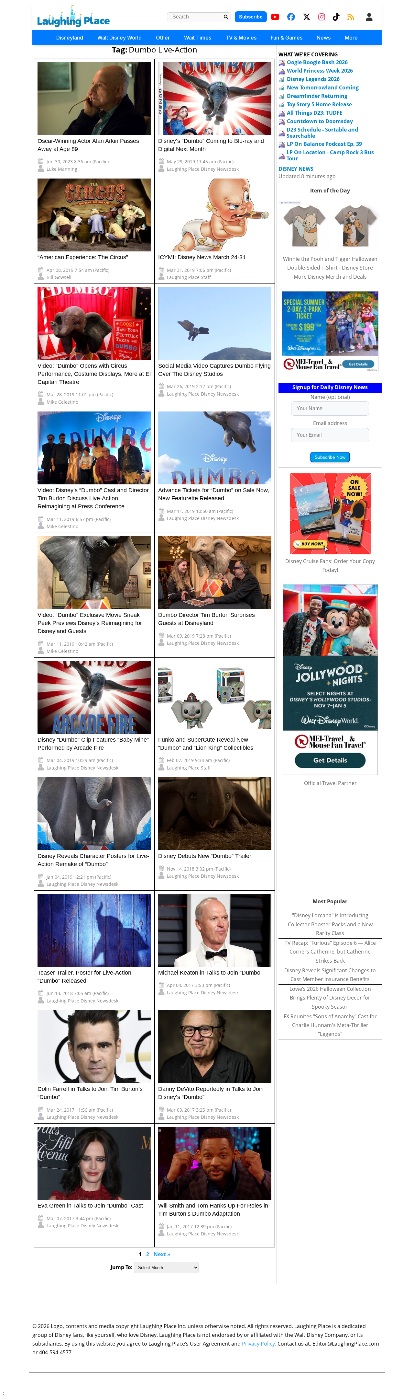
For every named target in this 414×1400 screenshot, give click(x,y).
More (351, 37)
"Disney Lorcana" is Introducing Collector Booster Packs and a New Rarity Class (330, 924)
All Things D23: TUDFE (315, 112)
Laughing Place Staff (189, 277)
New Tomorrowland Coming (323, 87)
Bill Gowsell (59, 277)
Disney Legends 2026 (313, 79)
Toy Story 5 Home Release (319, 104)
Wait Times (197, 37)
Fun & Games (286, 37)
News (324, 37)
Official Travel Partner (330, 783)
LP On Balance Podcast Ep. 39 (324, 143)
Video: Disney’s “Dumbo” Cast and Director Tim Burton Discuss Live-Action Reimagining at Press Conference (93, 498)
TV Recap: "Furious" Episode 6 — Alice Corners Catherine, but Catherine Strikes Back (330, 951)
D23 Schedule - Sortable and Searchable (322, 132)
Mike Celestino (62, 402)
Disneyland (69, 37)
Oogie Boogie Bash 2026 (317, 62)
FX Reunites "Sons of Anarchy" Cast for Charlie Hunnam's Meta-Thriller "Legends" (330, 1025)
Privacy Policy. (259, 1343)
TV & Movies (240, 37)
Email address (330, 423)
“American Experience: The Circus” (83, 257)
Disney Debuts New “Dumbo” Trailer (204, 856)
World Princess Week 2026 (320, 70)
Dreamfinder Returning (317, 95)
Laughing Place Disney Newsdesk (203, 169)
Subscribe (251, 16)
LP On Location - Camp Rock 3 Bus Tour (330, 155)
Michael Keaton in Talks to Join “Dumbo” (210, 972)
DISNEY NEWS (295, 169)
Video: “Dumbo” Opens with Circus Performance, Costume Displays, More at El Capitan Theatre (94, 374)
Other (163, 37)
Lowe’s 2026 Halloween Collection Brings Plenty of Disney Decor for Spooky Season (330, 997)
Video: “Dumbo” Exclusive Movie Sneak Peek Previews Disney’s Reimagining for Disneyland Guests (90, 623)
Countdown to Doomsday (320, 121)
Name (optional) (330, 396)
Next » (162, 1254)
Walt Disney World (119, 37)
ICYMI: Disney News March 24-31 (202, 257)
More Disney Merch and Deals (330, 276)
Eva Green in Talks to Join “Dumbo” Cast (90, 1205)
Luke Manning (62, 169)
